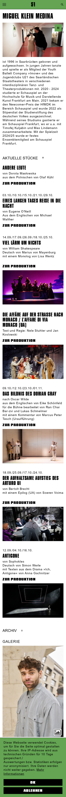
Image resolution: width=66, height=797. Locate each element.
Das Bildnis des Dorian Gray (30, 393)
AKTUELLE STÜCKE (20, 158)
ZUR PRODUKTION (19, 183)
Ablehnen (33, 790)
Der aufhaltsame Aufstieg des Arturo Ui (31, 481)
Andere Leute (14, 167)
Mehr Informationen (24, 772)
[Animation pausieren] (58, 27)
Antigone (11, 556)
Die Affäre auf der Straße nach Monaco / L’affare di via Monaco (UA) (33, 319)
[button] (4, 4)
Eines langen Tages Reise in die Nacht (32, 203)
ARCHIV (10, 630)
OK (33, 782)
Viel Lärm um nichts (22, 243)
